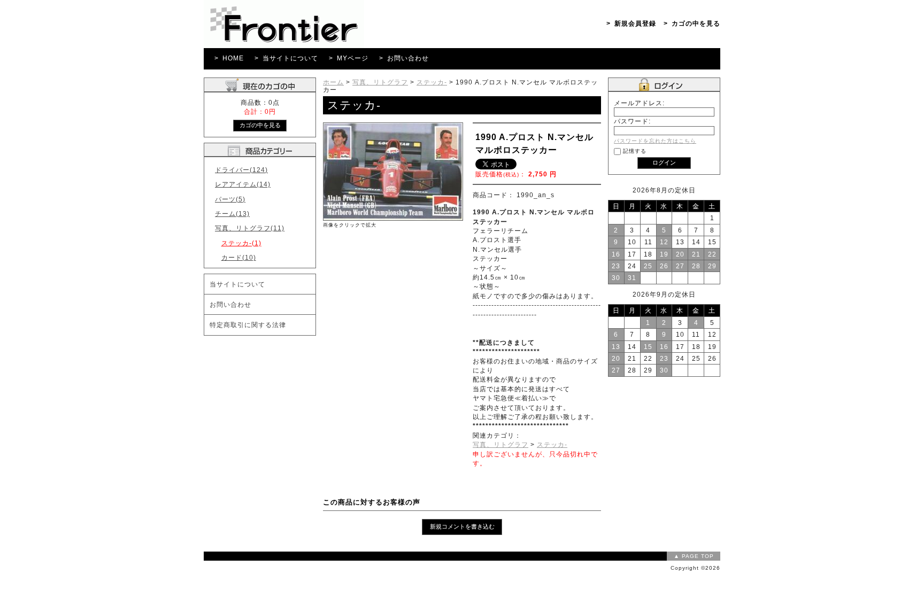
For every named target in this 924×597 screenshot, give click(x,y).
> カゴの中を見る (692, 23)
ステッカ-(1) (241, 242)
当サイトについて (237, 284)
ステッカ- (432, 82)
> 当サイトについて (286, 58)
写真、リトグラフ (380, 82)
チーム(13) (232, 213)
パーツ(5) (230, 199)
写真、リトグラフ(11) (249, 227)
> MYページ (348, 58)
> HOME (229, 58)
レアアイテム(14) (243, 184)
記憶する (634, 151)
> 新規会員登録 (631, 23)
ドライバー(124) (241, 169)
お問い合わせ (230, 304)
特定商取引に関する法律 (248, 324)
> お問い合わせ (404, 58)
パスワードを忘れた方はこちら (655, 141)
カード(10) (238, 257)
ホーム (333, 82)
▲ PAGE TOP (694, 556)
